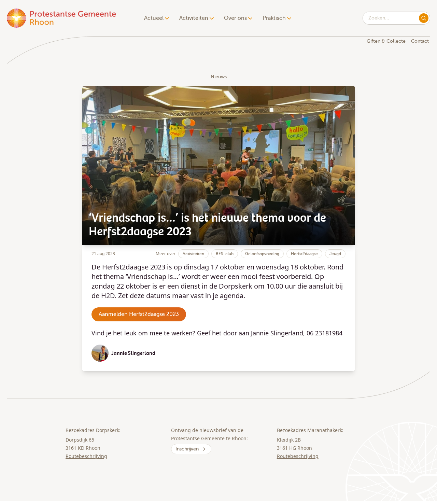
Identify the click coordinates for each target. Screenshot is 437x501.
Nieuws (219, 76)
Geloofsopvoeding (262, 253)
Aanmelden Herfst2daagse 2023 (139, 314)
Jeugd (335, 253)
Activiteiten (193, 253)
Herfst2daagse (304, 253)
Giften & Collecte (386, 41)
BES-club (225, 253)
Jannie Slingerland (133, 353)
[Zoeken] (423, 18)
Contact (420, 41)
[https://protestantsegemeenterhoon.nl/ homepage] (62, 18)
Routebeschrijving (86, 456)
